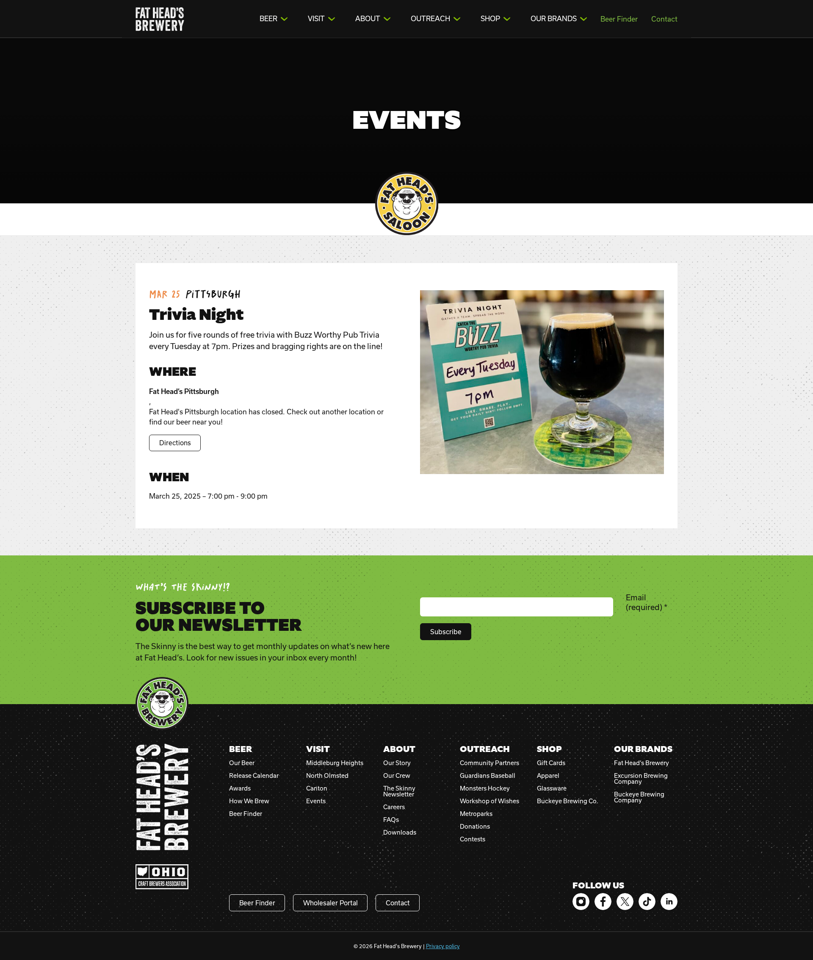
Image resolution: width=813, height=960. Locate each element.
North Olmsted (327, 776)
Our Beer (241, 763)
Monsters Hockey (485, 788)
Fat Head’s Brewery (641, 763)
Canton (316, 788)
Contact (664, 19)
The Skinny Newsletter (399, 791)
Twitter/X (625, 901)
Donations (475, 827)
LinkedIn (669, 901)
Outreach (430, 18)
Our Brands (554, 18)
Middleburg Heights (334, 763)
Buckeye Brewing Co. (567, 801)
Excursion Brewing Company (641, 779)
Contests (472, 839)
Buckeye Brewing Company (639, 797)
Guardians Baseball (487, 776)
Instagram (580, 901)
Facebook (603, 901)
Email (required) (646, 602)
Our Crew (396, 776)
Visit (316, 18)
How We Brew (249, 801)
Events (316, 801)
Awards (240, 788)
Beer (268, 18)
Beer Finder (619, 19)
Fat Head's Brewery (160, 19)
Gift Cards (551, 763)
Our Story (397, 763)
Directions (175, 443)
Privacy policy (443, 946)
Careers (394, 807)
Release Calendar (254, 776)
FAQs (391, 820)
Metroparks (476, 814)
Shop (490, 18)
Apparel (548, 776)
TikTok (647, 901)
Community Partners (489, 763)
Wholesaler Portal (330, 903)
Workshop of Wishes (489, 801)
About (367, 18)
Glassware (552, 788)
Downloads (399, 832)
